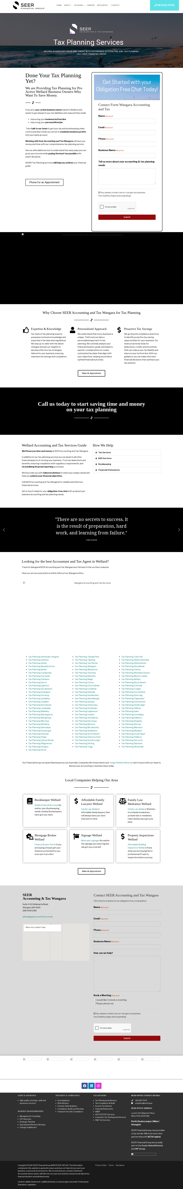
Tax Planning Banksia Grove (41, 666)
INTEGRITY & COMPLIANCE (68, 1095)
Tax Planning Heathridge (133, 705)
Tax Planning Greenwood (133, 702)
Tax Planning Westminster (134, 663)
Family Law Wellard (90, 809)
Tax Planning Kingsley (131, 721)
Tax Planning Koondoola (39, 705)
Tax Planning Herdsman (86, 708)
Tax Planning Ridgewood (40, 743)
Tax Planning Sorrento (132, 740)
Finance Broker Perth (45, 844)
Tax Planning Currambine (133, 692)
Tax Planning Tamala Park (87, 657)
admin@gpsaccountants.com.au (38, 917)
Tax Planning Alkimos (38, 660)
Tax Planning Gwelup (84, 702)
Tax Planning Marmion (132, 727)
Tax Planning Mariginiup (39, 718)
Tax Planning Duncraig (132, 695)
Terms (111, 1165)
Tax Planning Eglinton (38, 685)
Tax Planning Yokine (131, 669)
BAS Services (105, 458)
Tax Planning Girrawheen (40, 689)
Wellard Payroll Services (46, 805)
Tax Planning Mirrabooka (87, 727)
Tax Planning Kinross (131, 724)
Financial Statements (109, 470)
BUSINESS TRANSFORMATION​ (30, 1111)
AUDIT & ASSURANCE (27, 1095)
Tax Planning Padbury (131, 737)
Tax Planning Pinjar (37, 737)
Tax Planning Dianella (85, 692)
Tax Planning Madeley (38, 711)
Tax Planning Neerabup (39, 727)
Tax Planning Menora (85, 724)
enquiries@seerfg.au (143, 1103)
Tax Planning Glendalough (87, 698)
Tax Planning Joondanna (86, 718)
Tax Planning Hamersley (86, 705)
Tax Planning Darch (37, 682)
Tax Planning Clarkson (38, 679)
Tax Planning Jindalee (38, 702)
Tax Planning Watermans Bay (135, 660)
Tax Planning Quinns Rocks (41, 740)
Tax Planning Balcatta (85, 676)
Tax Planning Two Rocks (86, 663)
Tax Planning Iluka (130, 711)
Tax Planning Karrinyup (86, 721)
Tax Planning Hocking (38, 695)
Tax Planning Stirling (84, 743)
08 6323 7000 (141, 1100)
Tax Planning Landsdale (39, 708)
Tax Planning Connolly (131, 685)
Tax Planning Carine (84, 682)
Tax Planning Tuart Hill (132, 657)
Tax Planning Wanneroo (86, 669)
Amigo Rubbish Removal (121, 763)
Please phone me (105, 1003)
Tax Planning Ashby (37, 663)
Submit (127, 217)
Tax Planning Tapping (85, 660)
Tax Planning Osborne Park (88, 737)
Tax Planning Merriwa (38, 721)
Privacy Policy (101, 1165)
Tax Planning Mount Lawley (134, 676)
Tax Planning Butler (37, 669)
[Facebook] (85, 1086)
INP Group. (140, 1149)
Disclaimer (120, 1165)
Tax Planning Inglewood (86, 711)
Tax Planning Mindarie (38, 724)
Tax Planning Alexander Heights (43, 657)
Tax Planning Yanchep (85, 673)
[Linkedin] (91, 1086)
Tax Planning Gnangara (39, 692)
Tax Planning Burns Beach (133, 682)
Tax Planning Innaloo (85, 714)
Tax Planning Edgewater (133, 698)
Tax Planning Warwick (131, 743)
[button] (127, 452)
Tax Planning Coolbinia (85, 689)
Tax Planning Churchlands (87, 685)
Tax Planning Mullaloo (131, 730)
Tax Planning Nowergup (39, 730)
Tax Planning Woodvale (132, 747)
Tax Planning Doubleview (87, 695)
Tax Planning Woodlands (133, 666)
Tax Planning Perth (37, 750)
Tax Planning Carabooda (39, 673)
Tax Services (104, 452)
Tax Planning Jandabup (39, 698)
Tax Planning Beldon (131, 679)
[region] (91, 40)
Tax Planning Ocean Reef (133, 734)
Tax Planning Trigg (83, 747)
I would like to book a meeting (111, 1000)
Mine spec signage (90, 840)
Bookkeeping (104, 464)
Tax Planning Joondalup (132, 714)
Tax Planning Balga (84, 679)
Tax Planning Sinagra (38, 747)
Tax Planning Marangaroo (40, 714)
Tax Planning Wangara (85, 666)
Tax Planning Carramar (39, 676)
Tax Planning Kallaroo (131, 718)
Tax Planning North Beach (87, 734)
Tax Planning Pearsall (38, 734)
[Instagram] (98, 1086)
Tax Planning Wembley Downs (135, 673)
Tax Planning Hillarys (131, 708)
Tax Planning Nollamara (86, 730)
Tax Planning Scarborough (87, 740)
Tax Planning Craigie (131, 689)
